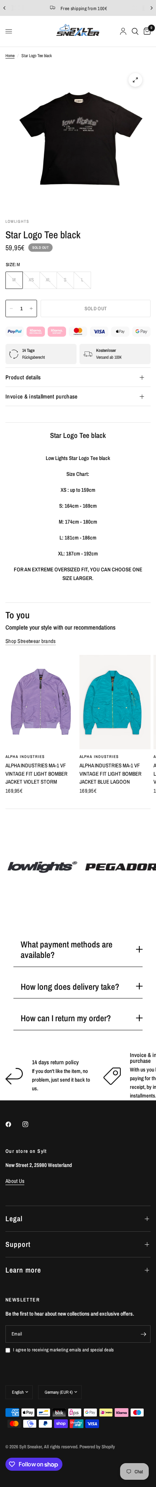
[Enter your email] (143, 1334)
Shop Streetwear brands (30, 641)
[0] (146, 31)
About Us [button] (14, 1181)
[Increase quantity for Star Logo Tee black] (31, 308)
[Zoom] (135, 80)
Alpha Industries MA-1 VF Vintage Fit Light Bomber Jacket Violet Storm (36, 773)
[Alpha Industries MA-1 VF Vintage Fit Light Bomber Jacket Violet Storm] (41, 702)
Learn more (23, 1270)
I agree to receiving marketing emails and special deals (63, 1350)
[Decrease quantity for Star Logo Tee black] (11, 308)
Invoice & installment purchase (41, 396)
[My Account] (123, 31)
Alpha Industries (25, 756)
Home (10, 56)
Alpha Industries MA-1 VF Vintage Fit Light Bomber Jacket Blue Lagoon (110, 773)
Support (17, 1244)
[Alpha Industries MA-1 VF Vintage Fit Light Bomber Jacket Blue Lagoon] (115, 702)
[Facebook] (13, 1124)
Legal (13, 1218)
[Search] (135, 31)
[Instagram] (30, 1124)
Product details (23, 377)
